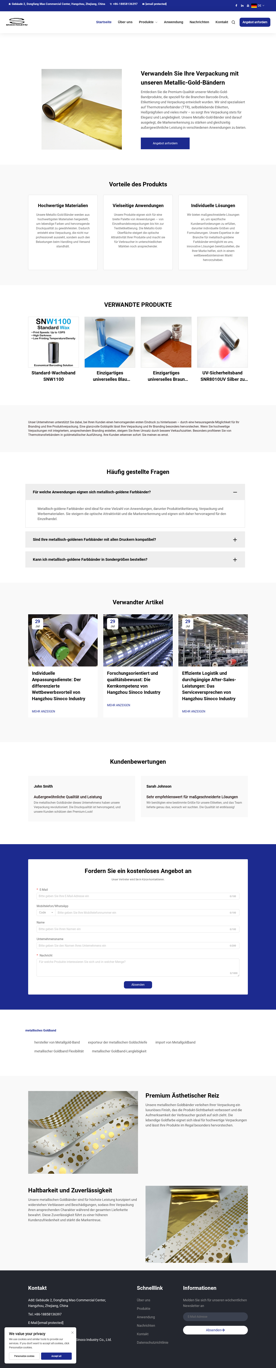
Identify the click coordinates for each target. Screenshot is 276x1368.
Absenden (138, 984)
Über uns (125, 22)
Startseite (104, 22)
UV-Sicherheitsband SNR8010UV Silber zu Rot (223, 376)
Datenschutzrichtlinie (152, 1342)
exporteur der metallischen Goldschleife (117, 1042)
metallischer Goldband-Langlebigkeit (119, 1051)
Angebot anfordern (255, 22)
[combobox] (46, 912)
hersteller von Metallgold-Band (57, 1042)
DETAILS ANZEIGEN (53, 342)
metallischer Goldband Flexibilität (59, 1051)
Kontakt (222, 22)
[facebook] (236, 5)
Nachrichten (199, 22)
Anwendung (173, 22)
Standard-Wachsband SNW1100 (53, 376)
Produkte (146, 22)
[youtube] (248, 5)
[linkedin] (242, 5)
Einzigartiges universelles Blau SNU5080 (110, 376)
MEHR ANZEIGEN (43, 711)
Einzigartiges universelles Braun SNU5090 (166, 376)
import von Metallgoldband (175, 1042)
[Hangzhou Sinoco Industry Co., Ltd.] (25, 22)
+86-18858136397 (125, 4)
